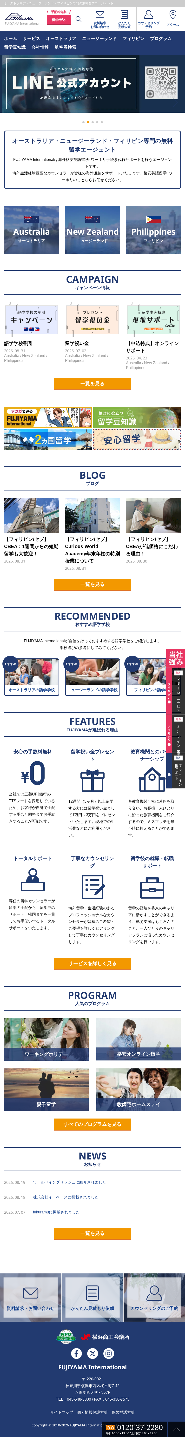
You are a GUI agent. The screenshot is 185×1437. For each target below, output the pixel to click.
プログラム (161, 38)
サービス (31, 38)
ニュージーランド (99, 38)
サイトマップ (61, 1412)
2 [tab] (88, 122)
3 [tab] (93, 122)
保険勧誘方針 (123, 1412)
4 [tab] (97, 122)
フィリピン (133, 38)
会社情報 (40, 47)
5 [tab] (102, 122)
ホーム (10, 38)
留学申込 (59, 20)
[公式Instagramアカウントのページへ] (108, 1353)
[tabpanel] (92, 84)
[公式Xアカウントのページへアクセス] (92, 1353)
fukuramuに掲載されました (56, 1212)
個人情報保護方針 (92, 1412)
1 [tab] (83, 122)
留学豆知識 (15, 47)
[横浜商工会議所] (105, 1336)
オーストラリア (61, 38)
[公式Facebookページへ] (76, 1353)
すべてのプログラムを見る (92, 1124)
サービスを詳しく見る (92, 963)
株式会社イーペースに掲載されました (66, 1197)
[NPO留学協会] (66, 1336)
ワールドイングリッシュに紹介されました (69, 1182)
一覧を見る (92, 383)
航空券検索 (65, 47)
